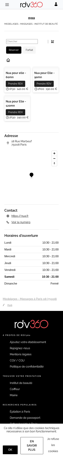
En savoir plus (32, 445)
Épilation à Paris (20, 411)
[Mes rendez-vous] (52, 41)
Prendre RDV (15, 83)
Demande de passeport (25, 417)
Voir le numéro (20, 222)
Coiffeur (15, 389)
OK (10, 449)
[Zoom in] (54, 153)
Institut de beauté (21, 383)
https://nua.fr (20, 216)
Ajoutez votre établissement (28, 342)
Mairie (14, 395)
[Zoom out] (54, 158)
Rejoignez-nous (20, 348)
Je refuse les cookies (53, 445)
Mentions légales (20, 354)
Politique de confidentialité (27, 366)
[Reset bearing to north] (54, 163)
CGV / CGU (17, 360)
